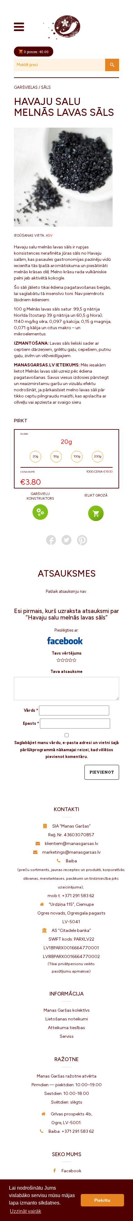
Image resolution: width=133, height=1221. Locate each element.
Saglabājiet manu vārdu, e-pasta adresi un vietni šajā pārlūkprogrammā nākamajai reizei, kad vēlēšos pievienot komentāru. (66, 749)
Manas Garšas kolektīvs (67, 1010)
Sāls (46, 87)
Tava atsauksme (66, 671)
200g (97, 456)
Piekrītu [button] (102, 1200)
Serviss (67, 1036)
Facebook (71, 1170)
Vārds (31, 710)
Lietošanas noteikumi (66, 1019)
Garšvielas (26, 87)
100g (77, 456)
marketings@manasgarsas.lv (71, 852)
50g (56, 456)
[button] (65, 640)
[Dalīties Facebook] (51, 540)
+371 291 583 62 (78, 895)
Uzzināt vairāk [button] (25, 1211)
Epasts (31, 723)
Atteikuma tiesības (66, 1027)
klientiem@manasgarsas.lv (71, 843)
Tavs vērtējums (67, 653)
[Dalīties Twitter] (66, 540)
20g (35, 456)
